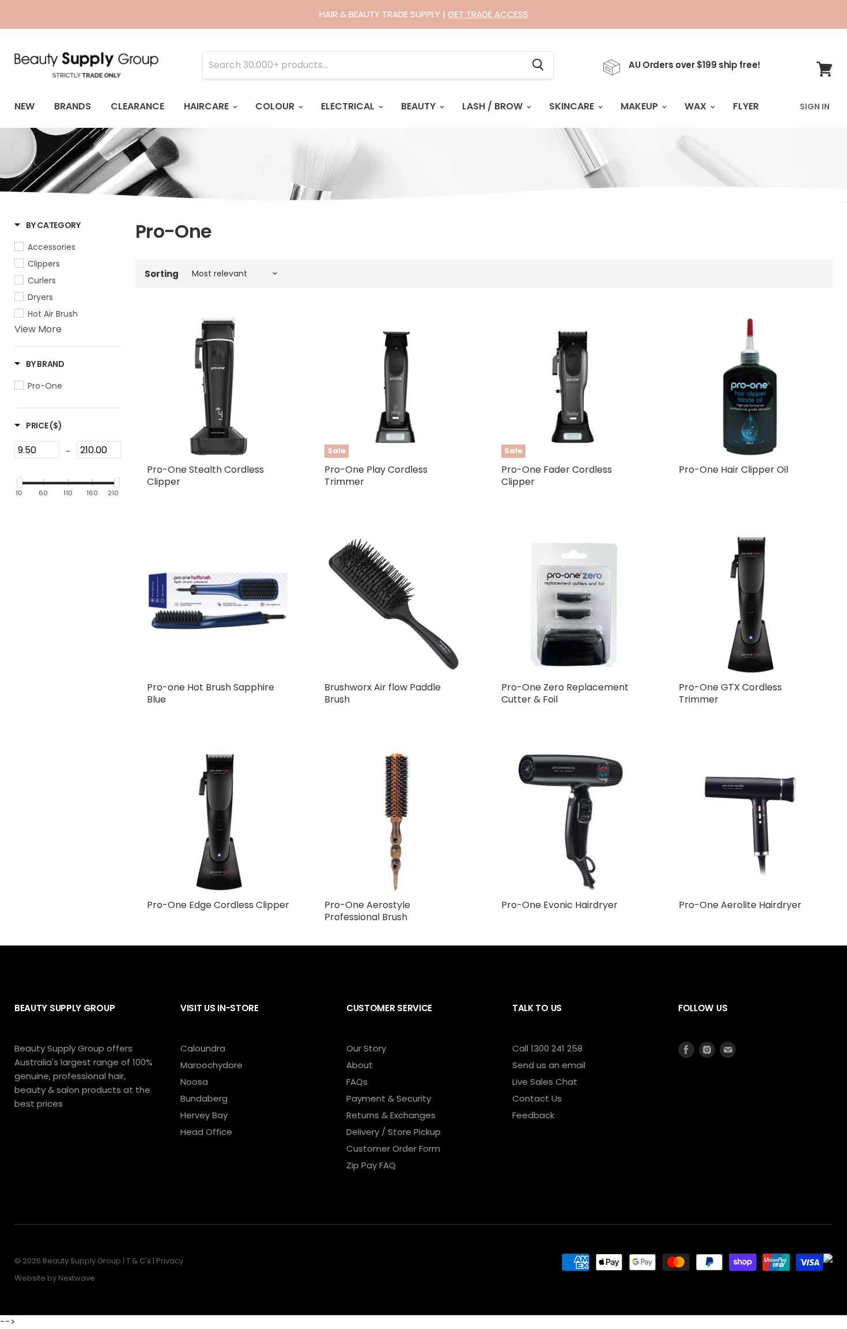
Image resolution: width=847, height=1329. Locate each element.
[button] (47, 225)
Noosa (194, 1082)
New (24, 106)
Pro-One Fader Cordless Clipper (556, 475)
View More (38, 329)
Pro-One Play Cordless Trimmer (376, 475)
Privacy (169, 1260)
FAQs (357, 1082)
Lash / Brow (493, 106)
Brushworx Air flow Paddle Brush (382, 693)
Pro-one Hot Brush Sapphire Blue (210, 693)
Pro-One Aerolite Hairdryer (740, 905)
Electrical (349, 106)
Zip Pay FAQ (371, 1165)
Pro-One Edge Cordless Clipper (218, 905)
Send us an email (548, 1065)
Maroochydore (211, 1065)
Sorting (162, 274)
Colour (276, 106)
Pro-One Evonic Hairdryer (559, 905)
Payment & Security (388, 1098)
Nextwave (76, 1278)
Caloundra (202, 1048)
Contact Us (537, 1098)
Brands (72, 106)
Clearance (137, 106)
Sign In (815, 106)
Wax (697, 106)
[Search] (538, 65)
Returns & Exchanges (391, 1115)
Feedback (533, 1115)
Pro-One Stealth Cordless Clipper (205, 475)
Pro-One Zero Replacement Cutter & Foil (565, 693)
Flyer (746, 106)
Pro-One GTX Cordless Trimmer (730, 693)
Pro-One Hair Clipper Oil (733, 469)
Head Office (206, 1132)
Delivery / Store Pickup (393, 1132)
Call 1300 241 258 (547, 1048)
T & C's (138, 1260)
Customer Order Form (393, 1148)
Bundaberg (204, 1098)
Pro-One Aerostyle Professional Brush (367, 911)
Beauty (419, 106)
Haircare (207, 106)
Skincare (572, 106)
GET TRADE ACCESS (488, 14)
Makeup (640, 106)
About (359, 1065)
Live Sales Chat (544, 1082)
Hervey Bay (204, 1115)
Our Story (366, 1048)
